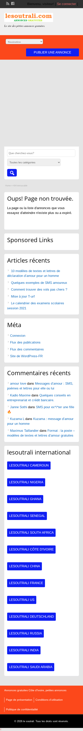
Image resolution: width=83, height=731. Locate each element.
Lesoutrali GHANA (25, 499)
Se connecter (66, 4)
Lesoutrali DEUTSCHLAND (31, 616)
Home (8, 185)
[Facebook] (12, 3)
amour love (18, 383)
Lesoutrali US (21, 600)
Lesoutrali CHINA (24, 566)
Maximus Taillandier (24, 430)
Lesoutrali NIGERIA (26, 482)
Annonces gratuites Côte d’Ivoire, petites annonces (35, 690)
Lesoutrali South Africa (31, 532)
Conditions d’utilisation (49, 699)
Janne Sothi (18, 407)
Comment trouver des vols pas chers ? (39, 289)
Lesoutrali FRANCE (26, 583)
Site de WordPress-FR (26, 356)
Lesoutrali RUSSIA (25, 633)
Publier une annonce (52, 52)
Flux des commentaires (27, 349)
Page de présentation (19, 699)
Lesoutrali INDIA (24, 650)
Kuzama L (17, 419)
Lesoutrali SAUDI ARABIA (30, 667)
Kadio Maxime (20, 395)
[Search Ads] (12, 172)
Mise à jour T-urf (23, 296)
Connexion (17, 336)
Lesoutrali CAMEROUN (29, 465)
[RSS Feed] (7, 3)
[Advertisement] (41, 103)
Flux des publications (25, 342)
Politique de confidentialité (22, 709)
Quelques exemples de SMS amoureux (39, 283)
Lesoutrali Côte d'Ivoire (31, 549)
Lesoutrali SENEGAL (27, 516)
